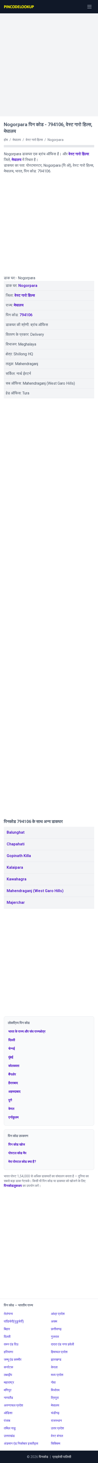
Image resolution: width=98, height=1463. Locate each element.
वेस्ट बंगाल (57, 1436)
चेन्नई (11, 1048)
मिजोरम (55, 1390)
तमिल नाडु (10, 1428)
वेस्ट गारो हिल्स (79, 154)
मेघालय (16, 159)
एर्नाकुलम (13, 1117)
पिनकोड (43, 1457)
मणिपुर (7, 1390)
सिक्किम (55, 1443)
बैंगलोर (12, 1074)
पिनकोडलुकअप (13, 1186)
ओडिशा (8, 1413)
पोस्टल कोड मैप (17, 1153)
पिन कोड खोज (16, 1144)
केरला (54, 1367)
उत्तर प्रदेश (57, 1428)
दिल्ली (11, 1040)
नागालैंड (8, 1398)
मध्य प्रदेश (57, 1375)
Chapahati (15, 844)
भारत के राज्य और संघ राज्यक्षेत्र (26, 1031)
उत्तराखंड (9, 1436)
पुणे (10, 1100)
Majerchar (16, 902)
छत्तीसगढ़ (56, 1329)
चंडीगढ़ (55, 1413)
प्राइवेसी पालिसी (61, 1457)
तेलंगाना (8, 1314)
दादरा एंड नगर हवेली (62, 1344)
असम (54, 1321)
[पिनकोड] (19, 6)
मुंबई (10, 1057)
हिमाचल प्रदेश (59, 1352)
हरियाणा (8, 1352)
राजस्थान (56, 1420)
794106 (26, 315)
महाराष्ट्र (9, 1382)
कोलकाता (13, 1066)
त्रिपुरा (55, 1398)
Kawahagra (16, 879)
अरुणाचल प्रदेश (13, 1405)
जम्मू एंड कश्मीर (12, 1359)
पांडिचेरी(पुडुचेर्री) (14, 1321)
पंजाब (7, 1420)
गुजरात (55, 1337)
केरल (11, 1109)
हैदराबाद (13, 1083)
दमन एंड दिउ (11, 1344)
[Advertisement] (49, 62)
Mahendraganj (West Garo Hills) (35, 891)
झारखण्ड (56, 1359)
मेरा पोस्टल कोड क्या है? (22, 1161)
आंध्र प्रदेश (58, 1314)
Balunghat (15, 832)
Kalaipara (15, 867)
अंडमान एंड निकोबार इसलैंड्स (21, 1443)
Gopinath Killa (19, 855)
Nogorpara (27, 285)
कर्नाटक (8, 1367)
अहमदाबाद (14, 1091)
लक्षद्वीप (8, 1375)
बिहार (7, 1329)
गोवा (53, 1382)
